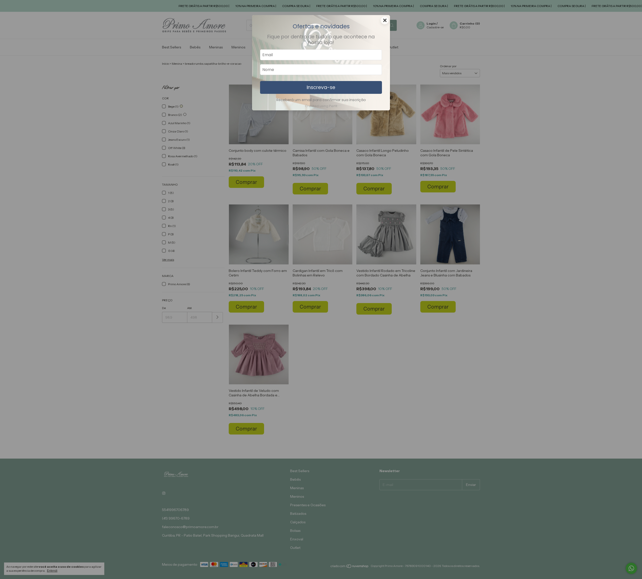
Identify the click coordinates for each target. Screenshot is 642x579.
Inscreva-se (321, 87)
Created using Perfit (321, 106)
